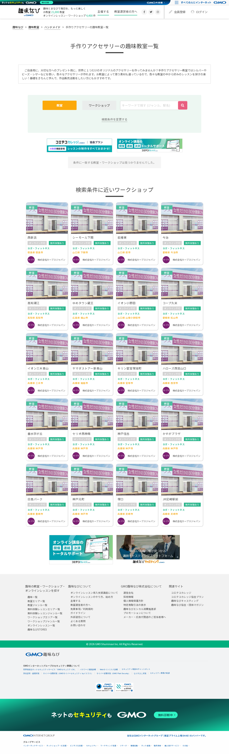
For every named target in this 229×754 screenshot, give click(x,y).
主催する (103, 11)
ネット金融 (145, 746)
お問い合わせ (78, 625)
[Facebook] (144, 12)
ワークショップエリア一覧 (43, 617)
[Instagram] (158, 12)
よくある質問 (78, 621)
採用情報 (128, 596)
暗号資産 (157, 746)
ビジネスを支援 (76, 746)
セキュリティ (91, 746)
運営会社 (128, 592)
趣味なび (18, 27)
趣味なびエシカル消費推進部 (139, 609)
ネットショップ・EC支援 (57, 746)
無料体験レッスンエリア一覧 (44, 609)
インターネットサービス (33, 746)
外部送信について (80, 617)
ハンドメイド (52, 27)
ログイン (202, 12)
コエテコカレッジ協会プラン (187, 596)
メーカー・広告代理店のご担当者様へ (144, 617)
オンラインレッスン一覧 (41, 625)
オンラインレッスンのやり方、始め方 (91, 596)
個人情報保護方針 (133, 600)
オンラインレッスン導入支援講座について (94, 592)
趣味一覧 (33, 597)
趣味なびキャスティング (185, 600)
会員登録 (180, 12)
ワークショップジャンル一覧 (44, 621)
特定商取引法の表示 (134, 605)
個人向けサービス (172, 746)
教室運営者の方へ (125, 11)
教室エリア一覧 (36, 601)
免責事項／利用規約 (81, 609)
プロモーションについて (137, 613)
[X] (151, 12)
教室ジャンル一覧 (37, 605)
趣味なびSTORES (37, 629)
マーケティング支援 (108, 746)
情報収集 (134, 746)
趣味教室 (33, 27)
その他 (185, 746)
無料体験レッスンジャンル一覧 (45, 613)
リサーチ (123, 746)
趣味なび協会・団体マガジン (187, 605)
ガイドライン (78, 613)
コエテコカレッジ (181, 592)
